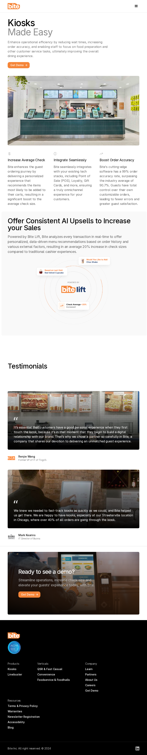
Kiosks (12, 669)
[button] (136, 6)
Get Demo (91, 690)
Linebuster (15, 674)
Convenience (46, 674)
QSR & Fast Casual (49, 669)
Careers (90, 685)
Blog (11, 727)
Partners (90, 674)
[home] (14, 6)
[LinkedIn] (137, 748)
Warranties (15, 711)
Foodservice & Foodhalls (53, 679)
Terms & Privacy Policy (23, 706)
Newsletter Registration (24, 716)
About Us (91, 679)
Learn (89, 669)
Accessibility (16, 722)
